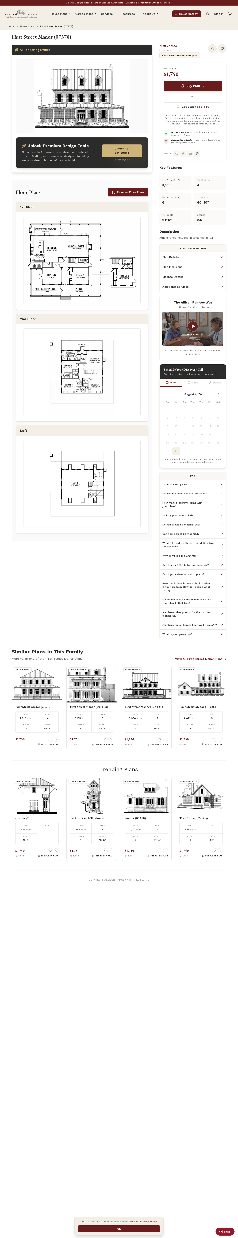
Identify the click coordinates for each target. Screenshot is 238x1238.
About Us (149, 13)
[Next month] (219, 394)
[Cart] (230, 14)
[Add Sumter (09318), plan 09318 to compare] (165, 850)
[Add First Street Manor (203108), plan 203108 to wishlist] (105, 739)
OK (119, 1228)
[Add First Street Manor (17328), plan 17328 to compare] (220, 739)
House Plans (59, 13)
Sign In (218, 13)
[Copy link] (183, 154)
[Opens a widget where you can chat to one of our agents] (225, 1232)
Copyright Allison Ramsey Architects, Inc (119, 879)
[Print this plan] (197, 154)
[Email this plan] (190, 154)
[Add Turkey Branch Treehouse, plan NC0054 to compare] (110, 850)
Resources (128, 13)
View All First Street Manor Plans (200, 659)
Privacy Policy (148, 1221)
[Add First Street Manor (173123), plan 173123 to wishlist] (160, 739)
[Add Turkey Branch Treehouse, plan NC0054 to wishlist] (105, 850)
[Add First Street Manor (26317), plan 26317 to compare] (56, 739)
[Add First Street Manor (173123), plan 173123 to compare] (165, 739)
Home (10, 26)
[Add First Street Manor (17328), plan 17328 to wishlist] (214, 739)
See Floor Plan (50, 744)
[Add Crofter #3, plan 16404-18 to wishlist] (50, 850)
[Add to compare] (212, 48)
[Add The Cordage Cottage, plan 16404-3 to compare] (220, 850)
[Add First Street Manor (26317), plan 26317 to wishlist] (50, 739)
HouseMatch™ (188, 13)
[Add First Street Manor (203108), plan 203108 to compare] (110, 739)
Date (173, 382)
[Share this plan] (176, 154)
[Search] (208, 14)
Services (107, 13)
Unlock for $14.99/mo (122, 150)
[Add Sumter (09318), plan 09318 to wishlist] (160, 850)
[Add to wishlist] (222, 48)
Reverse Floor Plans (130, 192)
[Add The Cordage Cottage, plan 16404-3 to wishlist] (214, 850)
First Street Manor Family (178, 55)
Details (217, 382)
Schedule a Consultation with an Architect (148, 3)
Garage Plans (84, 13)
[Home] (20, 14)
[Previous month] (167, 394)
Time (195, 382)
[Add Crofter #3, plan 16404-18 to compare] (56, 850)
